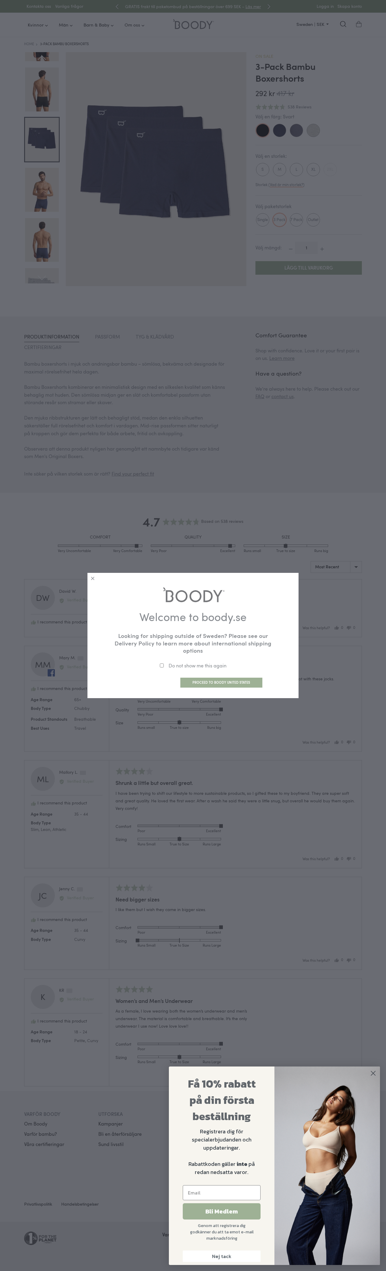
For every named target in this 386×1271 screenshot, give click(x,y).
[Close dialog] (373, 1073)
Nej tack (221, 1256)
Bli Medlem (221, 1211)
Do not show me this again (197, 665)
